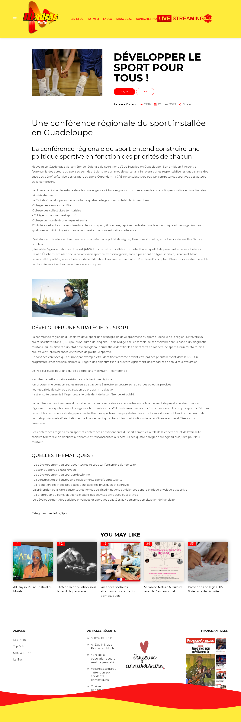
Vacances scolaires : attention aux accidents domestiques (118, 591)
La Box (107, 18)
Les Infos (77, 18)
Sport (65, 513)
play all (124, 91)
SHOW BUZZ (124, 18)
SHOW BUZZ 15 (101, 638)
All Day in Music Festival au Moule (102, 646)
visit (145, 91)
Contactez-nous (148, 18)
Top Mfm (93, 18)
